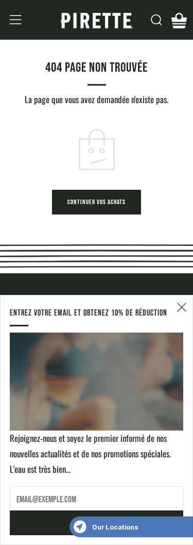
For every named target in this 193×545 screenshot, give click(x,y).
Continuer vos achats (96, 202)
